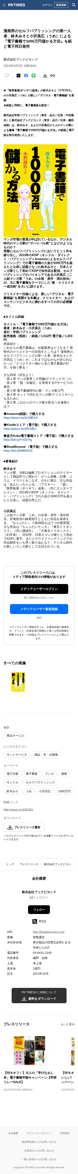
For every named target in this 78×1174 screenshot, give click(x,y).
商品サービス (15, 735)
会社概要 (13, 1133)
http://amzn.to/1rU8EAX (21, 417)
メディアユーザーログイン (39, 589)
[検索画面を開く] (73, 4)
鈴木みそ (12, 791)
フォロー (39, 909)
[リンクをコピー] (52, 75)
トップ (10, 864)
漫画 (64, 773)
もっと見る (67, 1024)
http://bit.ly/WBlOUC (18, 450)
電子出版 (12, 773)
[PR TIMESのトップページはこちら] (16, 5)
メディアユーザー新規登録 (39, 609)
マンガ (49, 773)
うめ (29, 791)
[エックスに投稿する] (18, 75)
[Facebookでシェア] (26, 75)
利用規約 (65, 1133)
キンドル (12, 782)
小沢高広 (45, 791)
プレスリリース (29, 864)
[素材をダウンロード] (45, 75)
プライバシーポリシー (39, 1133)
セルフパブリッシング (40, 782)
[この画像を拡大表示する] (18, 682)
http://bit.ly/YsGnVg (18, 439)
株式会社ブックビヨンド (59, 864)
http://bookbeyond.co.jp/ (48, 931)
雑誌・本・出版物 (46, 754)
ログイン (48, 5)
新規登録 (61, 5)
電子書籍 (31, 773)
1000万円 (64, 791)
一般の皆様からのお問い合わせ (39, 1159)
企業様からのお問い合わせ (39, 1150)
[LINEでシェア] (33, 75)
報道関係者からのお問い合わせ (39, 1142)
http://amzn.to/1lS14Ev (20, 428)
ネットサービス (17, 754)
